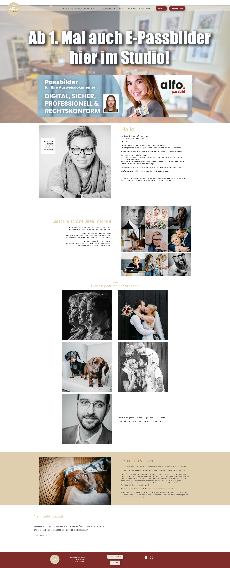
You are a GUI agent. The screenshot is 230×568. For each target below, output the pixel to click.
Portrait (94, 9)
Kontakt (149, 9)
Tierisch (121, 9)
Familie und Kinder (108, 9)
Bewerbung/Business (80, 9)
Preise (141, 9)
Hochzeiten (132, 9)
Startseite (65, 9)
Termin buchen (177, 8)
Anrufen (161, 8)
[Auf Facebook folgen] (146, 557)
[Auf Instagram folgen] (151, 557)
